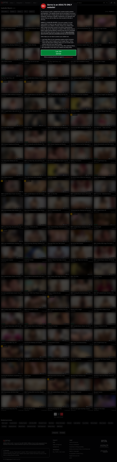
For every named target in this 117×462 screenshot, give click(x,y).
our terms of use (68, 57)
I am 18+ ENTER (58, 53)
